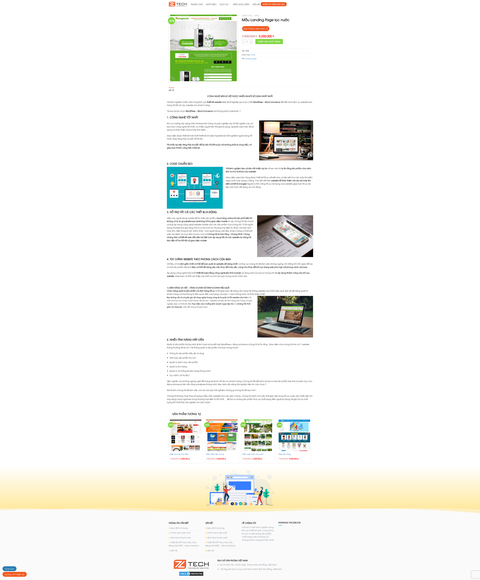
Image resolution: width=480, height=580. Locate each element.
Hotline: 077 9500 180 (14, 574)
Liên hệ (256, 4)
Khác (256, 15)
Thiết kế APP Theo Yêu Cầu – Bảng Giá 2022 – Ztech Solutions (184, 544)
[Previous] (169, 442)
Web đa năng (285, 454)
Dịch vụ (224, 4)
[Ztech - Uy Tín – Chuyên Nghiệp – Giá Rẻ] (178, 4)
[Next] (311, 442)
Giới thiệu (211, 4)
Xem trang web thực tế (256, 28)
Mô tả (171, 90)
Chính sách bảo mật (180, 532)
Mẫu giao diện (241, 4)
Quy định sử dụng (179, 528)
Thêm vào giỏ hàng (269, 41)
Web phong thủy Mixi (179, 454)
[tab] (171, 90)
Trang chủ (247, 15)
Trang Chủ (197, 4)
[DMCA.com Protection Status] (191, 573)
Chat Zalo (9, 569)
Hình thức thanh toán (181, 537)
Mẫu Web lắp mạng (215, 454)
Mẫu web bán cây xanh (253, 454)
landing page (251, 58)
